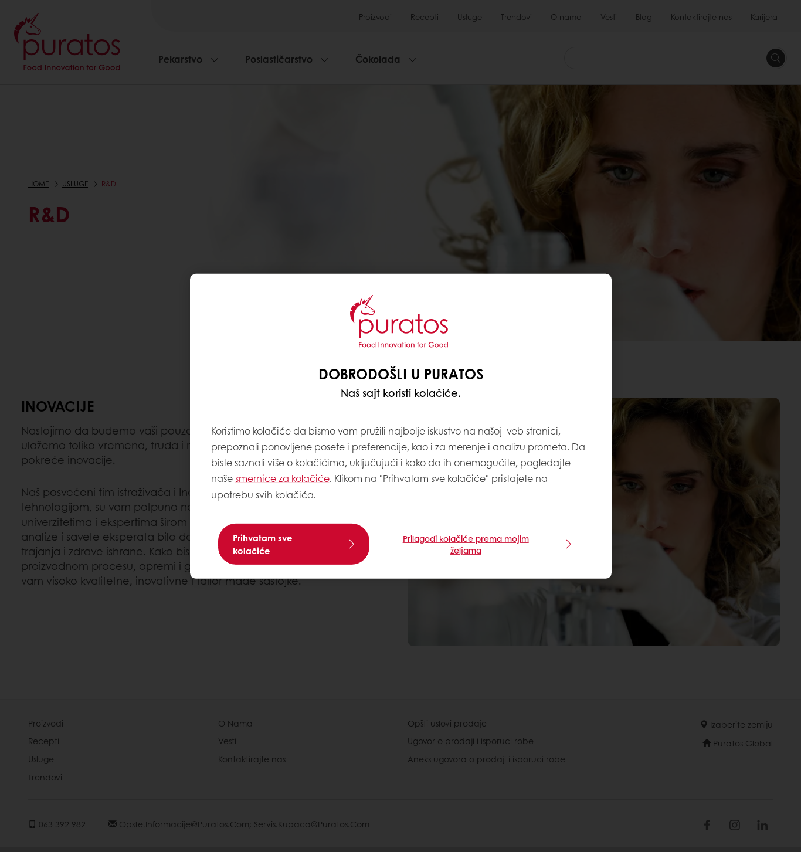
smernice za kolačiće (282, 478)
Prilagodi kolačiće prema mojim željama (466, 544)
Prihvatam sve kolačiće (263, 544)
